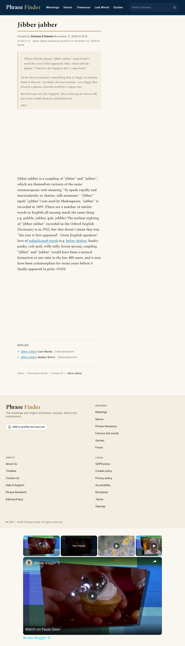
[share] (154, 561)
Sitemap (100, 506)
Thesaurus (83, 7)
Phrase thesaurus (106, 426)
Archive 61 (57, 373)
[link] (29, 562)
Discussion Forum (38, 373)
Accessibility (103, 485)
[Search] (174, 7)
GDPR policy (102, 463)
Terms (99, 499)
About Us (11, 463)
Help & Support (15, 485)
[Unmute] (29, 554)
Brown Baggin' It (47, 563)
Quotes (118, 7)
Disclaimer (101, 492)
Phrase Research (16, 492)
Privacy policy (103, 478)
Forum (99, 447)
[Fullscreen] (57, 554)
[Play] (25, 554)
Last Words (102, 7)
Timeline (11, 470)
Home (20, 373)
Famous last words (107, 433)
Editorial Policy (14, 499)
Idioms (67, 7)
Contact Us (12, 478)
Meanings (52, 7)
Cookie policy (103, 470)
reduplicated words (43, 240)
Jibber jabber (29, 352)
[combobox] (151, 7)
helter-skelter (76, 240)
